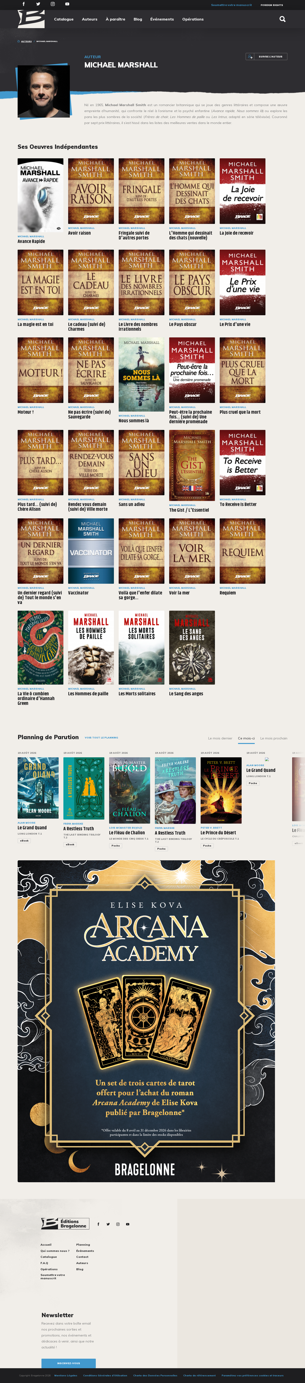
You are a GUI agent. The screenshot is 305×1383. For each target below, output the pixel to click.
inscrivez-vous (68, 1363)
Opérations (193, 19)
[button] (290, 804)
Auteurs (89, 19)
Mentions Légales (65, 1375)
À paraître (115, 19)
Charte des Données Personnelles (155, 1375)
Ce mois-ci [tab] (246, 738)
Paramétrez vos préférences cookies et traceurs (253, 1375)
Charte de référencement (199, 1375)
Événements (162, 19)
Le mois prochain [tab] (273, 738)
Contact (82, 1257)
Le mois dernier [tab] (220, 738)
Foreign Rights (272, 5)
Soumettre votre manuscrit (231, 5)
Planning (83, 1244)
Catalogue (64, 19)
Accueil (46, 1244)
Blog (138, 19)
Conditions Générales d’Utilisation (105, 1375)
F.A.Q (44, 1263)
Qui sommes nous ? (55, 1251)
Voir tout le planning (101, 737)
